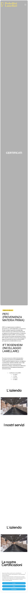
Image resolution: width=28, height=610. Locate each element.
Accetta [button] (13, 583)
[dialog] (14, 581)
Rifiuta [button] (14, 586)
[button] (25, 4)
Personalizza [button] (13, 589)
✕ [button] (25, 573)
